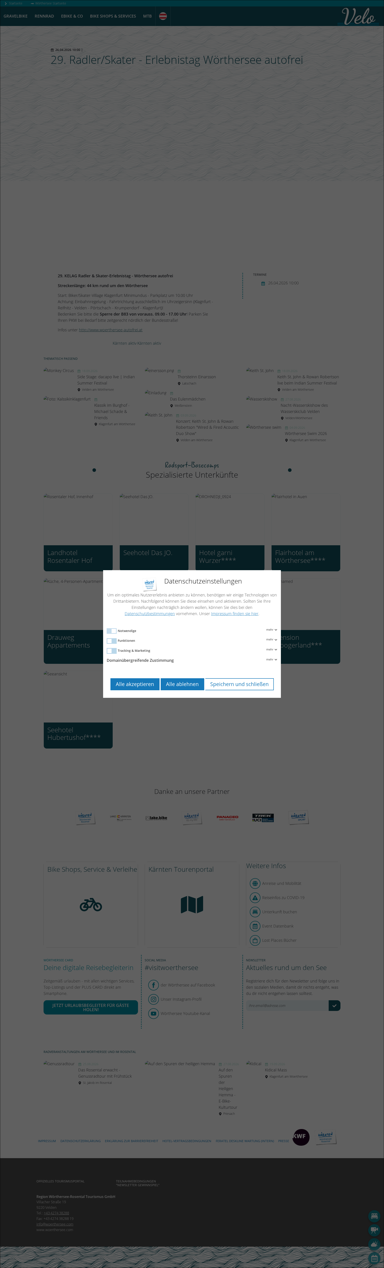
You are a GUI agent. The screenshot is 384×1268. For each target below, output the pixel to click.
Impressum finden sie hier (234, 613)
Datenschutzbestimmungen (150, 613)
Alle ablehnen (182, 684)
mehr (270, 629)
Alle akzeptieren (135, 684)
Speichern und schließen (239, 684)
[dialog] (192, 634)
